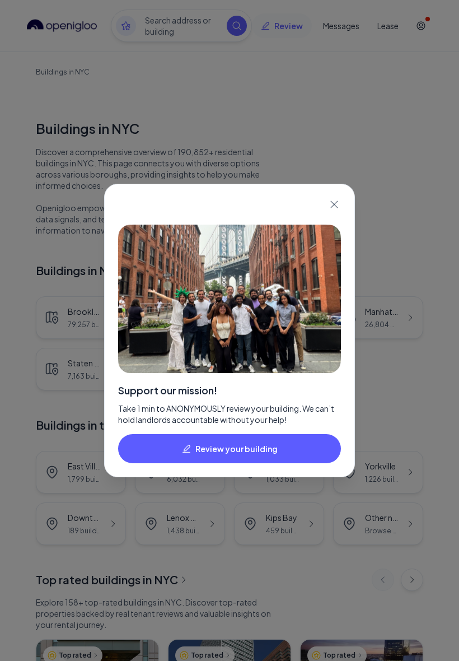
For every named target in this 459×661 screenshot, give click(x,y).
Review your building (236, 449)
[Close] (334, 204)
